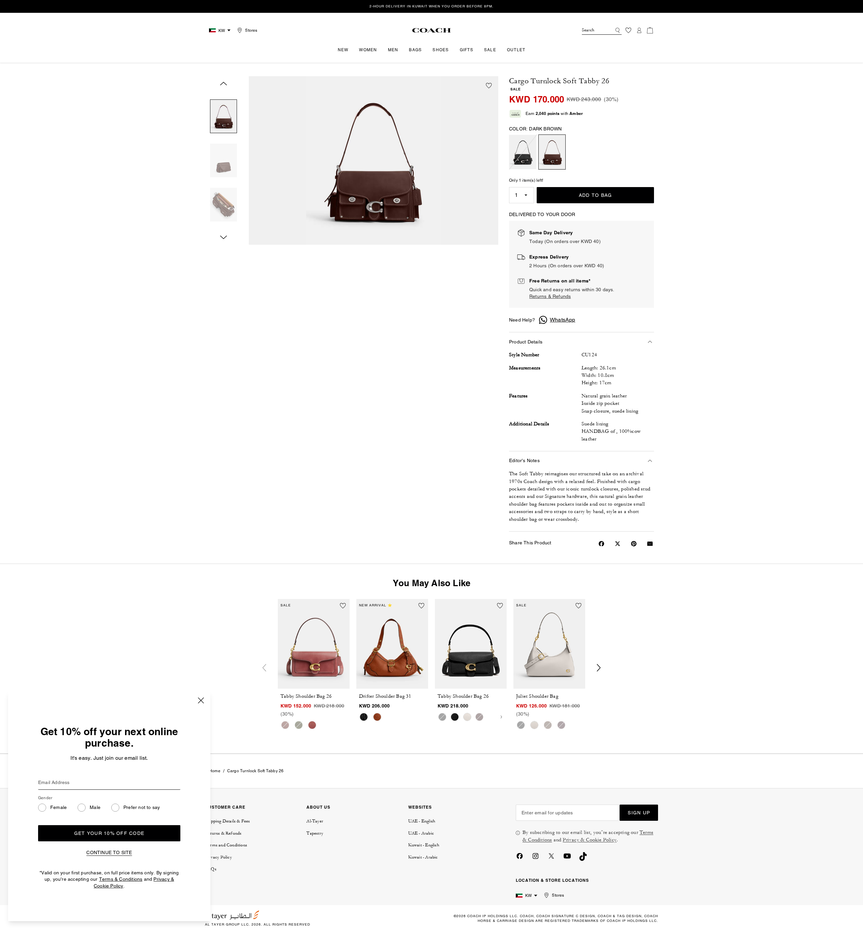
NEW (343, 50)
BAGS (415, 50)
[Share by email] (650, 544)
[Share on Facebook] (601, 544)
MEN (393, 50)
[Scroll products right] (599, 667)
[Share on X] (618, 544)
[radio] (522, 152)
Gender (45, 797)
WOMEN (368, 50)
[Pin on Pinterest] (634, 544)
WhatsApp (562, 320)
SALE (490, 50)
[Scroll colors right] (501, 717)
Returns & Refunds (550, 296)
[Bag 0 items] (650, 30)
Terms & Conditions (121, 879)
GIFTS (466, 50)
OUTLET (516, 50)
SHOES (441, 50)
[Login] (639, 30)
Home (214, 771)
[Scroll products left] (264, 667)
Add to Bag (595, 195)
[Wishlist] (628, 30)
